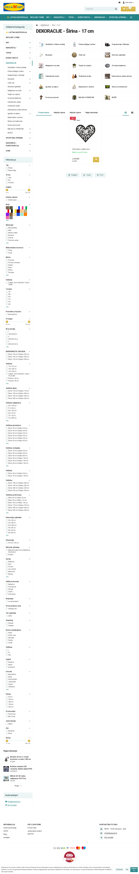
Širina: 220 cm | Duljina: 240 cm (18, 510)
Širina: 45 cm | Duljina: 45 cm (17, 435)
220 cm (10, 707)
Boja (7, 204)
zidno (10, 616)
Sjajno (10, 724)
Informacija (9, 825)
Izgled (8, 659)
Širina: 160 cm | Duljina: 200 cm (18, 396)
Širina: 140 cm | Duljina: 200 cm (18, 483)
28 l (9, 294)
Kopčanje (9, 599)
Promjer (9, 319)
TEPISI (71, 17)
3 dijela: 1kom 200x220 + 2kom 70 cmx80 (18, 375)
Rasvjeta (11, 79)
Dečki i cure (12, 635)
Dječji (10, 677)
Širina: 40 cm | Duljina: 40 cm (17, 430)
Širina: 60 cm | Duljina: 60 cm (17, 440)
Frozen (10, 566)
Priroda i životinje (14, 262)
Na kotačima (12, 314)
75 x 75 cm (12, 415)
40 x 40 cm (12, 528)
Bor (9, 180)
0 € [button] (128, 9)
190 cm (10, 704)
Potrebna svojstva (13, 312)
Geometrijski (12, 679)
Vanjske (11, 625)
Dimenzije (10, 540)
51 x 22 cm (12, 408)
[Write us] (101, 837)
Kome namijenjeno (13, 630)
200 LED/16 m (13, 339)
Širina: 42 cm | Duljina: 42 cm (17, 433)
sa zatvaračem (13, 601)
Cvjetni (10, 684)
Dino (9, 564)
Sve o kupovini (34, 825)
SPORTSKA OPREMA (117, 17)
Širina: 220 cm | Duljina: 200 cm (18, 490)
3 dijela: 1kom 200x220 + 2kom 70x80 (18, 283)
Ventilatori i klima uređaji (17, 67)
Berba (10, 270)
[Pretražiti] (116, 9)
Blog (5, 834)
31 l (9, 299)
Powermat (12, 714)
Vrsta (8, 175)
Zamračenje (11, 721)
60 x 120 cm (12, 410)
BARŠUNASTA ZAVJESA (15, 351)
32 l (9, 302)
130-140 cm (12, 371)
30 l (9, 297)
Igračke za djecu (14, 113)
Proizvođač (10, 711)
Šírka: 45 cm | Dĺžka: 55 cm (17, 498)
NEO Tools (11, 716)
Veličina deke (11, 388)
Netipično (11, 584)
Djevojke (11, 638)
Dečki (10, 633)
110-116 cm (12, 366)
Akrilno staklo (12, 233)
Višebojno (11, 687)
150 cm (10, 699)
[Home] (13, 7)
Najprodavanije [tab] (91, 112)
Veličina (9, 280)
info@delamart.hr (14, 802)
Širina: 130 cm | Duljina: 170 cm (18, 391)
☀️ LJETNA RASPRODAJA (17, 17)
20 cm (10, 697)
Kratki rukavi (12, 200)
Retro (10, 267)
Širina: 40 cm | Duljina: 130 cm (18, 458)
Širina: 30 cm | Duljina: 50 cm (17, 428)
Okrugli (10, 589)
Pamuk (10, 238)
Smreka (11, 182)
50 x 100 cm (12, 405)
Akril (9, 230)
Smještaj (9, 620)
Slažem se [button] (134, 869)
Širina (8, 738)
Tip (7, 165)
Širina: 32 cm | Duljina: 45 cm (17, 451)
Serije (8, 559)
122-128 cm (12, 369)
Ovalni (10, 591)
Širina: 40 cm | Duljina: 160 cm (18, 463)
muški (10, 643)
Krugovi (10, 554)
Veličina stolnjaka (13, 448)
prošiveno (11, 667)
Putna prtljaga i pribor (16, 71)
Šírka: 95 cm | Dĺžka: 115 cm (17, 500)
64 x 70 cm (12, 413)
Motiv (8, 257)
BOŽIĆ (10, 133)
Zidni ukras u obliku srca (81, 149)
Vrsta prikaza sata (13, 606)
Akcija (10, 168)
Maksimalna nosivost (14, 248)
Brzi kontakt (12, 805)
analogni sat (12, 609)
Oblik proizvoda (12, 581)
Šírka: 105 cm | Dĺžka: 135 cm (18, 503)
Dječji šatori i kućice (15, 117)
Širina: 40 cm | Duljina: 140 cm (18, 460)
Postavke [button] (119, 869)
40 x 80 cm (12, 533)
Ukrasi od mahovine (15, 121)
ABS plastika (12, 228)
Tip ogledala (11, 613)
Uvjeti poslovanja (9, 828)
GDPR (5, 831)
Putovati (11, 260)
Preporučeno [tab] (43, 112)
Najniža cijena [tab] (59, 112)
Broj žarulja (10, 329)
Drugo (17, 786)
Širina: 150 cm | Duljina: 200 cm (18, 393)
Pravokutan (12, 587)
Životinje (11, 272)
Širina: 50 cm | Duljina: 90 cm (17, 473)
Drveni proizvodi (14, 125)
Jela (9, 177)
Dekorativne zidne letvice (17, 110)
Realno (10, 265)
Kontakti (6, 838)
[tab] (125, 113)
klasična (11, 662)
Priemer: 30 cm (13, 378)
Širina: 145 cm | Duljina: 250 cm (18, 357)
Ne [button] (127, 869)
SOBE (8, 151)
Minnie (10, 574)
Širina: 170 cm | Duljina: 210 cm (18, 505)
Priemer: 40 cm (13, 381)
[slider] (7, 190)
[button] (133, 9)
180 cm (10, 702)
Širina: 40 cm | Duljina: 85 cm (17, 456)
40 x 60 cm (12, 530)
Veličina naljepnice (13, 403)
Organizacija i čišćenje (16, 75)
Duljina (8, 187)
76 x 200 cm (12, 418)
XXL (9, 655)
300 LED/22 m (13, 344)
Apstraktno (12, 674)
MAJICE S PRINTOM (15, 129)
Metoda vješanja (12, 547)
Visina (8, 694)
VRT (48, 17)
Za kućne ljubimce (14, 98)
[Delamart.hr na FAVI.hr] (69, 857)
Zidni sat (11, 83)
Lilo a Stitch (12, 569)
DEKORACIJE (101, 18)
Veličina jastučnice (13, 425)
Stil (7, 728)
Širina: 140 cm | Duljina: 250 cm (18, 354)
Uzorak (9, 672)
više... (8, 220)
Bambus (11, 235)
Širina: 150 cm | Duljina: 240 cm (18, 359)
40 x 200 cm (12, 525)
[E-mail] (119, 2)
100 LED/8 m (12, 334)
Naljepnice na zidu (14, 91)
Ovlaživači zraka (14, 106)
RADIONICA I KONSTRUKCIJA (12, 144)
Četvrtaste (12, 594)
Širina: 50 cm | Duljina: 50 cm (17, 438)
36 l (9, 304)
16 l (9, 292)
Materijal (9, 225)
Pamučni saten (13, 240)
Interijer (10, 623)
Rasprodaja (12, 170)
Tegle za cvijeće (14, 94)
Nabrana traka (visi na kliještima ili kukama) (19, 551)
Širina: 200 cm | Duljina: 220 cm (18, 398)
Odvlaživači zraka (14, 102)
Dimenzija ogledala (13, 517)
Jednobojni (12, 682)
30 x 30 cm (12, 520)
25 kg (10, 253)
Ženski (10, 640)
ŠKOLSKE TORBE (37, 17)
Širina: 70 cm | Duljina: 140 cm (18, 476)
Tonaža (9, 289)
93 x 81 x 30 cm (13, 543)
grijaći (10, 664)
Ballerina (11, 561)
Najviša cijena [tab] (75, 112)
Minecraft (11, 571)
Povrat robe (31, 828)
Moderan (11, 731)
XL (9, 652)
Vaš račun (128, 2)
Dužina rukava (11, 197)
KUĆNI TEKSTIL (84, 17)
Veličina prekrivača (13, 495)
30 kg (10, 250)
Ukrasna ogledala (14, 87)
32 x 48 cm (12, 523)
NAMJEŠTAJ (59, 17)
